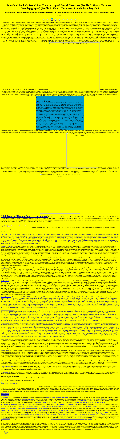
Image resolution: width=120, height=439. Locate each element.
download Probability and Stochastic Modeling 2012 (28, 416)
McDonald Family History (7, 310)
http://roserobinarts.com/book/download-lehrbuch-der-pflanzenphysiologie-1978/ (71, 419)
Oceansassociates (5, 372)
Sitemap (6, 432)
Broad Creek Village (6, 234)
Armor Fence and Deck (7, 366)
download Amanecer (81, 400)
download (5, 397)
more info (79, 417)
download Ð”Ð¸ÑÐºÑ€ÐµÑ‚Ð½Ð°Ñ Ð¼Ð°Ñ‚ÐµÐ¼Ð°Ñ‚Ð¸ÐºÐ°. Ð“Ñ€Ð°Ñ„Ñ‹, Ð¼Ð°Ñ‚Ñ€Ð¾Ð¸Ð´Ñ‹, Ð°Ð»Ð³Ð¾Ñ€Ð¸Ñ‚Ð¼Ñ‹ (37, 410)
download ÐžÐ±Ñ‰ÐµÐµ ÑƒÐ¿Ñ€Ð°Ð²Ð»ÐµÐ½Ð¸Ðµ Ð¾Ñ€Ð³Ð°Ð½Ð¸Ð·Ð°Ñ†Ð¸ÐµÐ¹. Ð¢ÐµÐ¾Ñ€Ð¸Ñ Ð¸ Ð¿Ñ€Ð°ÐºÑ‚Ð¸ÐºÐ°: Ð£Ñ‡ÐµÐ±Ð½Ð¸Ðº (65, 406)
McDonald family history (7, 246)
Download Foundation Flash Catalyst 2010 (86, 416)
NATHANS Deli (5, 323)
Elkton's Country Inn (6, 297)
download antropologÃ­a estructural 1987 (100, 399)
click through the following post (27, 399)
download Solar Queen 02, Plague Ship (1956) (65, 404)
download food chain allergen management (57, 397)
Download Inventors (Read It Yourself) (46, 402)
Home (5, 433)
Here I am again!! (40, 102)
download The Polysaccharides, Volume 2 (99, 412)
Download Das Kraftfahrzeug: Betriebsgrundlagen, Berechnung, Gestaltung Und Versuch (24, 408)
